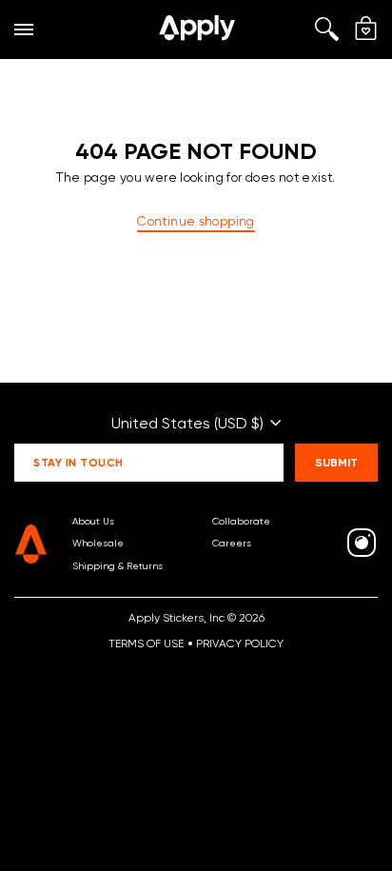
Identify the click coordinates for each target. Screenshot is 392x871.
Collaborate (241, 520)
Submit (336, 462)
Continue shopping (195, 220)
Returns (145, 565)
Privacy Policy (240, 643)
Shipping (93, 565)
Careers (231, 542)
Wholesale (98, 542)
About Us (93, 520)
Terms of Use (146, 643)
